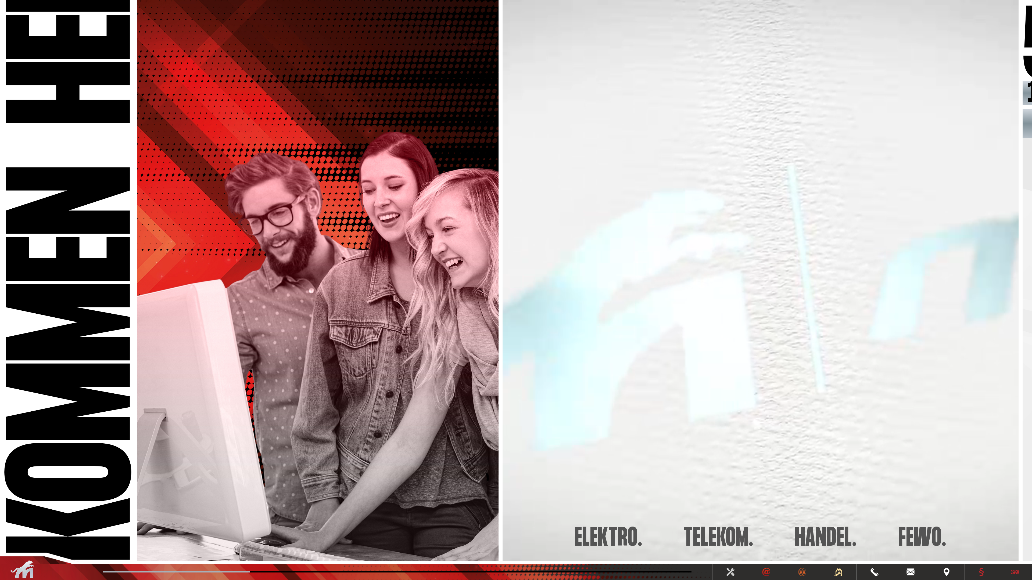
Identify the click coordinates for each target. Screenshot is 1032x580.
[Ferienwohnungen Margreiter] (838, 572)
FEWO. (922, 538)
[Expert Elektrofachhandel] (802, 572)
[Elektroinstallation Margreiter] (730, 572)
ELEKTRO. (609, 538)
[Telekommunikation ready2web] (766, 572)
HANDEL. (826, 538)
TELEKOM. (719, 538)
